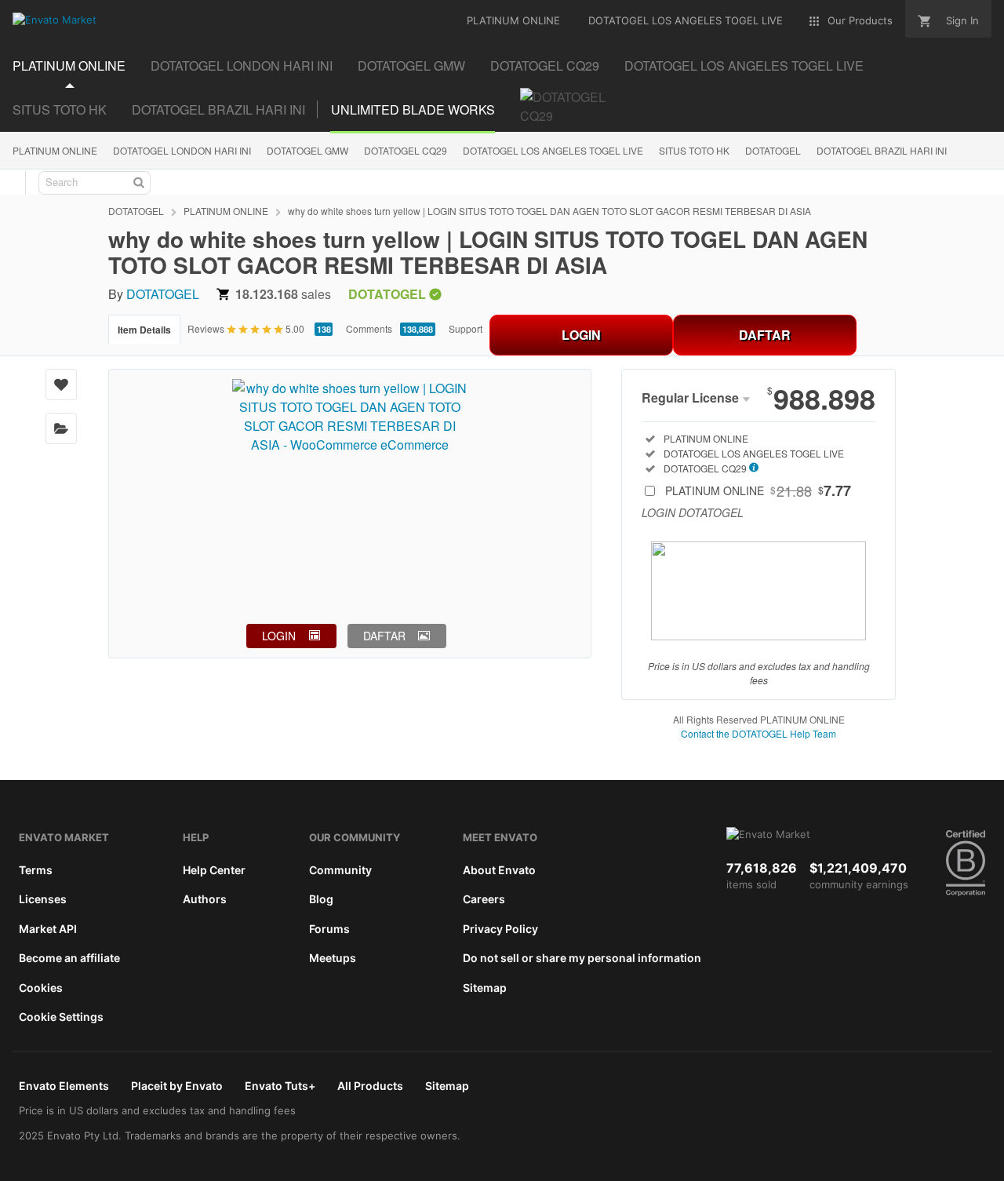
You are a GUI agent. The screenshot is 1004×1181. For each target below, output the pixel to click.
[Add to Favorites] (61, 384)
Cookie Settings (61, 1016)
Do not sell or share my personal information (582, 957)
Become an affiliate (69, 957)
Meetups (332, 957)
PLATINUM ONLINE (55, 150)
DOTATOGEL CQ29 (405, 150)
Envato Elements (64, 1085)
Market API (48, 928)
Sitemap (485, 987)
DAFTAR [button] (384, 635)
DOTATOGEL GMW (307, 150)
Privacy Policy (500, 928)
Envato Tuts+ (280, 1085)
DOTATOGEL (773, 150)
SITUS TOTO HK (694, 150)
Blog (321, 899)
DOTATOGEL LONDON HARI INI (182, 150)
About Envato (499, 870)
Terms (36, 870)
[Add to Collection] (61, 428)
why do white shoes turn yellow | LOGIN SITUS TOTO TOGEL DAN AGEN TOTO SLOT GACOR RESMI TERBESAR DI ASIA (549, 210)
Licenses (43, 899)
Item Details (144, 330)
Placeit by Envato (177, 1085)
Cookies (41, 987)
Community (340, 870)
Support (465, 328)
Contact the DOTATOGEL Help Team (758, 733)
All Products (370, 1085)
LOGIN (581, 335)
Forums (329, 928)
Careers (484, 899)
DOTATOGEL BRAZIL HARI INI (882, 150)
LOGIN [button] (279, 635)
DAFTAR (765, 335)
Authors (205, 899)
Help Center (214, 870)
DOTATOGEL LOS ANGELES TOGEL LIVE (553, 150)
